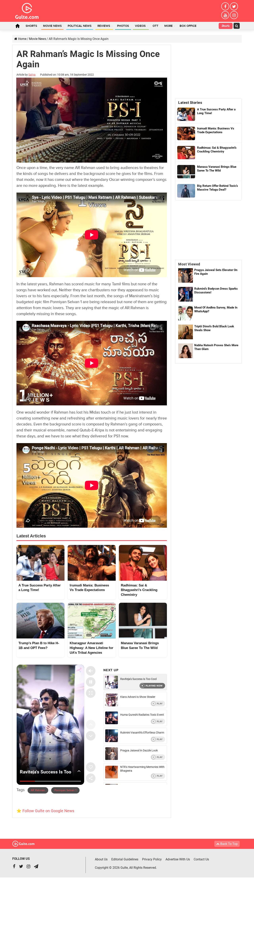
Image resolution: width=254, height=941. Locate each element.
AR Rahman (38, 790)
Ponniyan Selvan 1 (65, 790)
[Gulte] (26, 10)
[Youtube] (225, 15)
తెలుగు (226, 26)
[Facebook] (225, 6)
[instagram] (234, 15)
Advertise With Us (177, 859)
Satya (32, 74)
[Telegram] (36, 867)
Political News (79, 26)
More (168, 26)
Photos (123, 26)
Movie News (52, 26)
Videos (140, 26)
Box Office (188, 26)
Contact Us (201, 859)
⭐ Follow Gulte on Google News (45, 810)
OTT (155, 26)
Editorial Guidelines (124, 859)
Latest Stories (190, 102)
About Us (101, 859)
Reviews (103, 26)
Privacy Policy (152, 859)
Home (17, 26)
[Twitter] (234, 6)
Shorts (31, 26)
